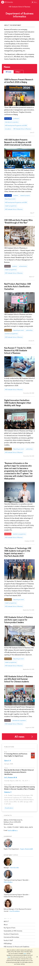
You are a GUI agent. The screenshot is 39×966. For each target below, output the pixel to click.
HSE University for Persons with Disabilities (16, 947)
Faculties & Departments (11, 934)
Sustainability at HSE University (13, 931)
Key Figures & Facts (9, 928)
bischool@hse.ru (13, 830)
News (7, 67)
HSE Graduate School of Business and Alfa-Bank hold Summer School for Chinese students (18, 679)
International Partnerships (11, 937)
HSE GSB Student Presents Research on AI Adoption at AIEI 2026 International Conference (17, 142)
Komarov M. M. (12, 777)
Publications (9, 747)
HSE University (8, 2)
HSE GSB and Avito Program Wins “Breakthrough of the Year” (18, 221)
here (25, 953)
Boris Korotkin (15, 867)
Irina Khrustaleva (15, 911)
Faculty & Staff (8, 940)
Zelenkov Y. (8, 792)
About (6, 921)
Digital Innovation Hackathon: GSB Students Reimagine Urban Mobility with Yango (17, 403)
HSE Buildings (8, 943)
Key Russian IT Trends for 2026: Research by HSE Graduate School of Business (17, 350)
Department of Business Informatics (19, 15)
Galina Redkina (8, 882)
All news (19, 736)
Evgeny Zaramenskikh (26, 849)
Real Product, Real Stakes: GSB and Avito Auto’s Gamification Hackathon (17, 286)
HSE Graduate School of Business (19, 7)
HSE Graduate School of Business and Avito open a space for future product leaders (18, 620)
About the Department (12, 25)
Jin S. (5, 777)
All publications (9, 808)
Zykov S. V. (7, 760)
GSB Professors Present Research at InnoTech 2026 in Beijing (18, 80)
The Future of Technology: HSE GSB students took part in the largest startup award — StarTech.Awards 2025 (17, 552)
